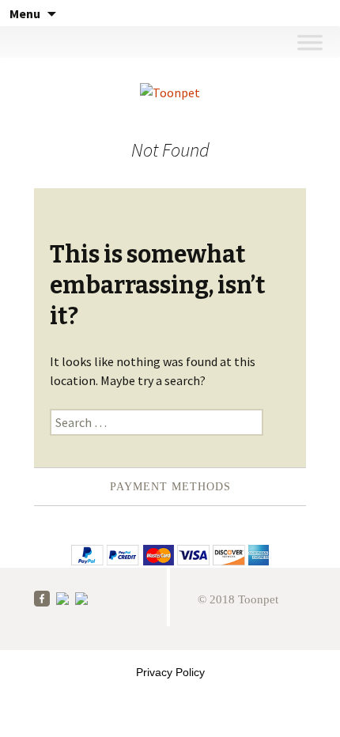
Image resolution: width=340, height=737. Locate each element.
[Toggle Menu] (309, 41)
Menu (24, 13)
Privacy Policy (170, 672)
